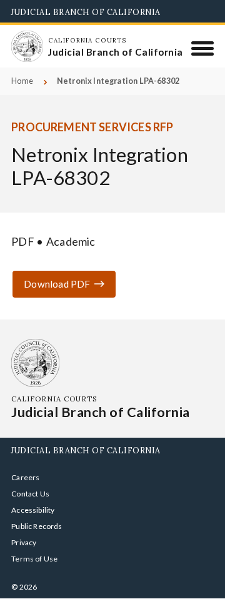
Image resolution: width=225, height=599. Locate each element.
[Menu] (203, 48)
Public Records (36, 526)
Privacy (23, 542)
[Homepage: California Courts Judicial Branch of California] (26, 46)
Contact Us (30, 493)
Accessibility (32, 510)
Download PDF (57, 283)
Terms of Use (34, 558)
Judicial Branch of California (86, 12)
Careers (25, 477)
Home (22, 81)
